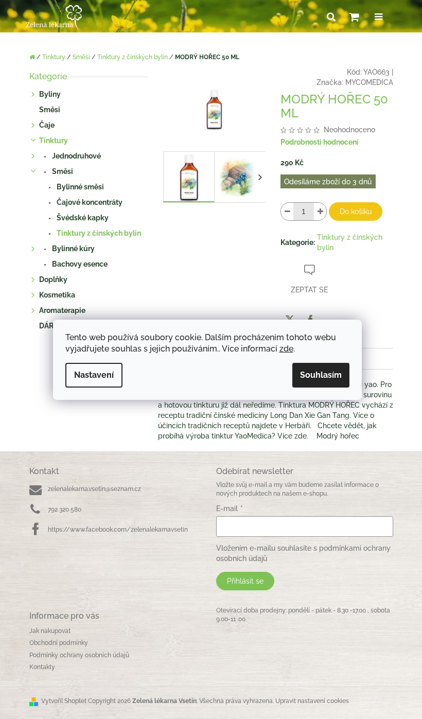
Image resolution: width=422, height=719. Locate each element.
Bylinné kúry (72, 248)
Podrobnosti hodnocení (319, 142)
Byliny (50, 94)
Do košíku (356, 211)
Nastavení (94, 375)
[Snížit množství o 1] (287, 211)
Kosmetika (57, 295)
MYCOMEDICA (369, 82)
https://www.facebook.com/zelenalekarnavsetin (118, 529)
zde (286, 349)
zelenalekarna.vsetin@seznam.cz (94, 489)
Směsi (49, 110)
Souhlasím (321, 375)
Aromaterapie (62, 310)
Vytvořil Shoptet (63, 701)
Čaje (47, 125)
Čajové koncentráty (88, 202)
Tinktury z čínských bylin (98, 233)
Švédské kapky (82, 218)
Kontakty (42, 667)
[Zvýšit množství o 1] (320, 211)
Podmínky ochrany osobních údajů (79, 655)
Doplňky (53, 279)
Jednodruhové (75, 156)
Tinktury (53, 140)
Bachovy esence (79, 264)
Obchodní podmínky (58, 642)
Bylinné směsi (79, 187)
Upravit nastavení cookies (312, 701)
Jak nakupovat (50, 631)
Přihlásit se (245, 581)
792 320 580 (64, 509)
